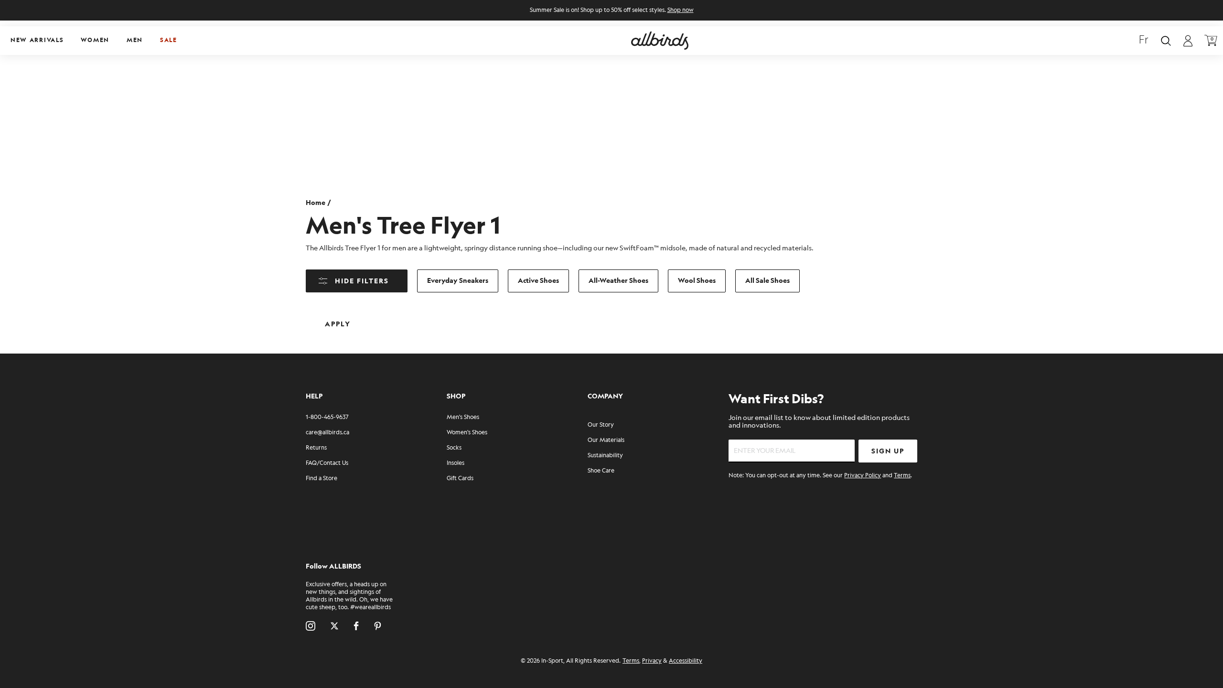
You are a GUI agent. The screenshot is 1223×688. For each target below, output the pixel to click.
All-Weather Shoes (618, 280)
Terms (902, 476)
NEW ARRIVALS (37, 40)
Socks (454, 448)
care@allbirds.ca (327, 433)
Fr (1143, 40)
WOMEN (95, 40)
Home (315, 202)
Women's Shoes (467, 433)
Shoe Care (601, 471)
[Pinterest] (377, 626)
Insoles (455, 463)
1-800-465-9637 (327, 417)
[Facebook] (356, 626)
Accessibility (685, 661)
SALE (168, 40)
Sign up (887, 451)
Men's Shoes (463, 417)
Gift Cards (460, 478)
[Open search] (1166, 41)
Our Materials (606, 440)
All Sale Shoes (767, 280)
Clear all (405, 316)
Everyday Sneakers (457, 280)
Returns (316, 448)
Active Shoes (538, 280)
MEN (135, 40)
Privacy (652, 661)
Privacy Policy (862, 476)
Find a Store (321, 478)
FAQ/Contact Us (327, 463)
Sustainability (605, 455)
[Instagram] (310, 626)
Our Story (601, 425)
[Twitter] (334, 626)
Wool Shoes (697, 280)
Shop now (680, 10)
